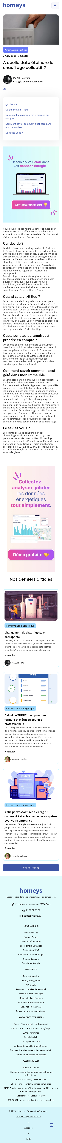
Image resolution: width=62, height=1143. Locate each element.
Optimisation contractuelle (31, 1002)
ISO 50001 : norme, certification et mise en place (31, 1100)
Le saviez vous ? (14, 132)
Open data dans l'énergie (31, 998)
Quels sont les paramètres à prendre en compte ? (27, 116)
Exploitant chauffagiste (31, 945)
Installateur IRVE (31, 950)
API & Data (31, 985)
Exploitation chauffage (31, 1006)
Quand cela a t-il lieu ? (17, 109)
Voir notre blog (31, 867)
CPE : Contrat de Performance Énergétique (31, 1028)
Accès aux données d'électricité (31, 989)
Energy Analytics (31, 976)
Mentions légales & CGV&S (28, 1116)
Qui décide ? (12, 104)
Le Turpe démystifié (31, 1041)
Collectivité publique (31, 941)
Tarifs (28, 1139)
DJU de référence (31, 1032)
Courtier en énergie (31, 963)
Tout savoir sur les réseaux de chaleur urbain (31, 1050)
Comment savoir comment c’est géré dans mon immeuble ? (28, 125)
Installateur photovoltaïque (31, 954)
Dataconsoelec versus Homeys (31, 1095)
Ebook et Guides (31, 1067)
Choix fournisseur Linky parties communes (31, 1083)
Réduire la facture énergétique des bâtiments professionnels (31, 1073)
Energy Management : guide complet (31, 1024)
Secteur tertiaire (31, 959)
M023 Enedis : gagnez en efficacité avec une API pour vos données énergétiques (31, 1090)
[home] (14, 6)
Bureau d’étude (31, 937)
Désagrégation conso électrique (31, 1011)
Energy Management (31, 980)
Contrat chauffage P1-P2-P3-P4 (31, 1079)
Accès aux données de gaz (31, 993)
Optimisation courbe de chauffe (31, 1054)
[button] (55, 5)
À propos (28, 1127)
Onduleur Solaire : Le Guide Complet (31, 1046)
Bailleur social (31, 932)
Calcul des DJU (31, 1037)
